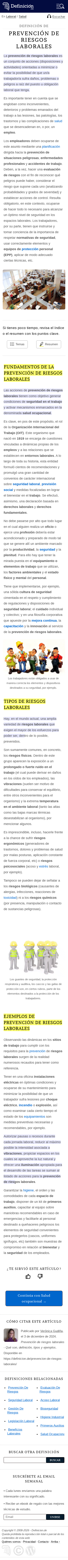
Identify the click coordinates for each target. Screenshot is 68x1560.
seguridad (47, 549)
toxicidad (10, 897)
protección (30, 249)
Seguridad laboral (20, 1400)
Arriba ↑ (55, 1541)
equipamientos (34, 1116)
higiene (28, 1190)
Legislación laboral (21, 1421)
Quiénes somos (11, 1541)
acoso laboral (50, 1400)
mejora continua (44, 620)
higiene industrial (52, 1417)
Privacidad (29, 1541)
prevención (37, 1051)
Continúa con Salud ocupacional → (34, 1298)
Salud (22, 16)
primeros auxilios (52, 1425)
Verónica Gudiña (51, 1331)
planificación (51, 146)
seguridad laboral (26, 484)
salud (58, 121)
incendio (25, 1105)
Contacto (43, 1541)
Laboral (11, 16)
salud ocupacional (53, 1434)
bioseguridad (49, 1408)
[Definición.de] (18, 6)
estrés (43, 866)
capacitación (13, 626)
